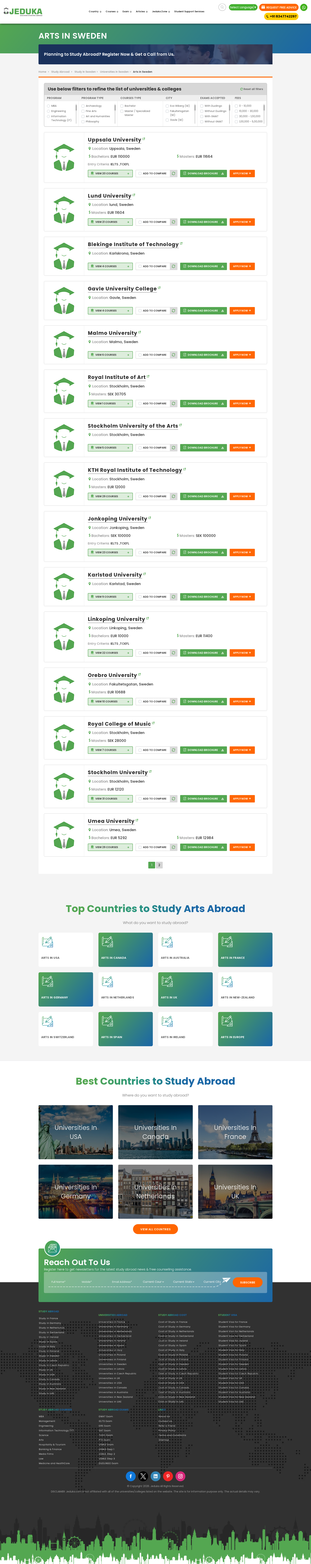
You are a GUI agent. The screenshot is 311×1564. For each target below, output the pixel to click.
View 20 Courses (106, 173)
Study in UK (46, 1369)
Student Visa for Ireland (233, 1340)
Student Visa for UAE (231, 1401)
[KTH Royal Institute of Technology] (64, 484)
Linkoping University (116, 619)
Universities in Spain (111, 1345)
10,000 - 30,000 (248, 111)
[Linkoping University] (64, 636)
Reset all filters (253, 89)
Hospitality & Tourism (52, 1444)
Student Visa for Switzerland (236, 1336)
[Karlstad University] (64, 586)
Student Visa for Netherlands (236, 1331)
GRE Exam (105, 1425)
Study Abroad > (62, 72)
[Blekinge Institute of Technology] (64, 256)
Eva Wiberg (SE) (180, 106)
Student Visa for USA (231, 1382)
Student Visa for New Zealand (236, 1396)
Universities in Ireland (112, 1340)
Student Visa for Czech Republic (238, 1373)
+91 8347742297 (283, 16)
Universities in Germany (113, 1326)
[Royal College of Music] (64, 737)
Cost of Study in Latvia (173, 1368)
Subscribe (247, 1282)
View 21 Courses (106, 222)
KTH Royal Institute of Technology (135, 470)
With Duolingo (213, 106)
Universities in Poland (112, 1354)
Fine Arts (91, 111)
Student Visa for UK (230, 1378)
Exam (126, 11)
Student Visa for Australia (234, 1392)
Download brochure (202, 173)
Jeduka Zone (159, 11)
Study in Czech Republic (54, 1365)
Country (94, 11)
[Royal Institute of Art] (64, 391)
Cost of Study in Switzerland (176, 1336)
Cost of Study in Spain (173, 1345)
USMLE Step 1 (106, 1449)
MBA (54, 106)
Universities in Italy (110, 1350)
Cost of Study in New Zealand (177, 1396)
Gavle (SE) (176, 120)
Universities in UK (109, 1378)
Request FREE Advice (281, 7)
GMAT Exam (106, 1416)
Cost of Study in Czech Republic (179, 1373)
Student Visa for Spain (232, 1345)
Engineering (58, 111)
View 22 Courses (106, 653)
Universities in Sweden (113, 1364)
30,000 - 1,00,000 (249, 116)
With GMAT (211, 116)
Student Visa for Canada (233, 1387)
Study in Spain (48, 1341)
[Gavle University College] (64, 300)
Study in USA (47, 1374)
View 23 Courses (106, 552)
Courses (111, 11)
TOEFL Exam (106, 1435)
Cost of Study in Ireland (173, 1340)
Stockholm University (118, 772)
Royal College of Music (119, 723)
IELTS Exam (105, 1421)
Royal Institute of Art (117, 377)
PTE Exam (104, 1439)
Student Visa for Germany (234, 1326)
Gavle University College (122, 288)
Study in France (48, 1318)
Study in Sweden (49, 1355)
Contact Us (165, 1421)
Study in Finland (49, 1351)
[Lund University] (64, 209)
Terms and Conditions (172, 1435)
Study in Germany (50, 1323)
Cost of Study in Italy (172, 1350)
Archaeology (94, 106)
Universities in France (112, 1321)
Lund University (110, 195)
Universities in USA (110, 1382)
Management (47, 1421)
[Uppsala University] (64, 157)
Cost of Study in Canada (174, 1387)
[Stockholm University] (64, 786)
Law (41, 1458)
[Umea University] (64, 835)
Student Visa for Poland (233, 1354)
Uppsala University (114, 139)
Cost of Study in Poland (173, 1354)
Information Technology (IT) (61, 118)
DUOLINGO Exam (108, 1463)
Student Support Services (189, 11)
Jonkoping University (117, 518)
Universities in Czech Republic (117, 1373)
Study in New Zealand (52, 1388)
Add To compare (154, 173)
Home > (45, 72)
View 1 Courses (105, 403)
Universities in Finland (112, 1359)
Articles (140, 11)
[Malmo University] (64, 344)
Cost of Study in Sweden (174, 1364)
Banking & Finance (50, 1449)
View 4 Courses (106, 266)
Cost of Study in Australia (174, 1392)
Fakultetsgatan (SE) (179, 113)
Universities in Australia (113, 1392)
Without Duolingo (215, 111)
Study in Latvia (48, 1360)
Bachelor (130, 106)
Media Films (46, 1453)
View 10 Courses (106, 701)
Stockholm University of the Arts (133, 425)
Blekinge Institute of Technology (133, 244)
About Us (164, 1416)
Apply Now (240, 173)
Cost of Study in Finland (173, 1359)
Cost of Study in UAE (171, 1401)
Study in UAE (46, 1393)
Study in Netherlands (52, 1327)
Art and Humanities (98, 116)
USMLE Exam (106, 1444)
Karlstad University (115, 574)
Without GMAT (214, 121)
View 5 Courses (105, 447)
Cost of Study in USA (171, 1382)
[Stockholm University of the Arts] (64, 437)
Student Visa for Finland (233, 1359)
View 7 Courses (105, 750)
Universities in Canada (113, 1387)
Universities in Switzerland (115, 1336)
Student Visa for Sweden (233, 1364)
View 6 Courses (105, 355)
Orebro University (112, 675)
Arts (41, 1439)
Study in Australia (50, 1384)
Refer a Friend (167, 1425)
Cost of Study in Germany (175, 1326)
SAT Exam (105, 1430)
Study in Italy (47, 1346)
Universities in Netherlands (115, 1331)
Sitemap (164, 1439)
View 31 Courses (106, 798)
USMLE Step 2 (107, 1453)
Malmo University (112, 333)
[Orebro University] (64, 689)
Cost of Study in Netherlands (176, 1331)
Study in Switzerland (51, 1332)
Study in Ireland (48, 1337)
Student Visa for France (232, 1321)
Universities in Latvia (111, 1368)
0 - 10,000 (245, 106)
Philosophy (92, 121)
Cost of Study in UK (170, 1378)
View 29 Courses (106, 496)
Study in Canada (49, 1379)
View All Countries (155, 1229)
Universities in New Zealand (116, 1396)
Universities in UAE (110, 1401)
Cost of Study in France (173, 1321)
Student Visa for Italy (231, 1350)
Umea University (111, 821)
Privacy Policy (167, 1430)
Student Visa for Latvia (232, 1368)
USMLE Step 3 (107, 1458)
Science (44, 1435)
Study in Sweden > (87, 72)
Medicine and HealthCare (54, 1463)
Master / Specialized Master (137, 113)
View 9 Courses (105, 597)
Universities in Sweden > (116, 72)
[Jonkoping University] (64, 536)
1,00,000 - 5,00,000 (251, 121)
